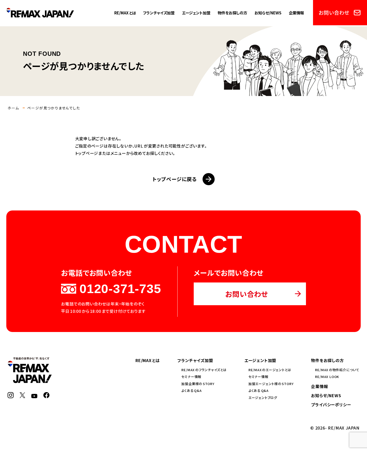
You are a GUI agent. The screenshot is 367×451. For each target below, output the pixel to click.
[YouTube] (34, 395)
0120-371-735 (120, 288)
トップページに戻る (174, 179)
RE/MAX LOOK (327, 376)
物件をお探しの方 (232, 12)
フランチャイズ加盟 (159, 12)
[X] (22, 395)
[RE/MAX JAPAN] (30, 380)
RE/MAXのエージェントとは (269, 369)
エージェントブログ (262, 397)
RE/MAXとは (125, 12)
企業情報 (296, 12)
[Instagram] (11, 395)
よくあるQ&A (191, 390)
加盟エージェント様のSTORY (271, 383)
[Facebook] (46, 395)
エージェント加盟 (196, 12)
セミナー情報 (191, 376)
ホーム (13, 107)
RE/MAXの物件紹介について (337, 369)
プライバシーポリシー (331, 404)
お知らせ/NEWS (268, 12)
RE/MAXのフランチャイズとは (204, 369)
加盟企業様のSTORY (197, 383)
